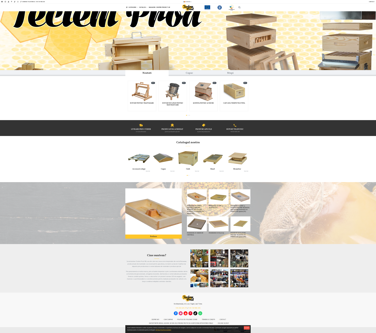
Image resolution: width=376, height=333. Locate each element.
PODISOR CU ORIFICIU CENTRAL (195, 234)
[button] (186, 115)
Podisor (153, 236)
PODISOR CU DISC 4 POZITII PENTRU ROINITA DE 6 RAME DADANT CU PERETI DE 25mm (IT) (239, 209)
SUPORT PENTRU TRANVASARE (142, 103)
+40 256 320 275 (181, 308)
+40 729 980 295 (194, 308)
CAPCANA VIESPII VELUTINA (234, 103)
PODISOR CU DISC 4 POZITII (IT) (216, 207)
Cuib (188, 169)
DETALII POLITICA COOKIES (163, 330)
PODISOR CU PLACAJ (216, 233)
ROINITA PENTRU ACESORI (203, 103)
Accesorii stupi (138, 169)
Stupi (230, 73)
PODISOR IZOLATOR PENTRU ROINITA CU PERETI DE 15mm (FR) (238, 235)
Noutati (147, 73)
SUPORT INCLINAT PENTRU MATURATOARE (172, 104)
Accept (246, 328)
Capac (189, 73)
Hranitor (237, 169)
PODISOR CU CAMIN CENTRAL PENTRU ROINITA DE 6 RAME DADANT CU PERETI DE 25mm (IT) (195, 210)
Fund (212, 169)
